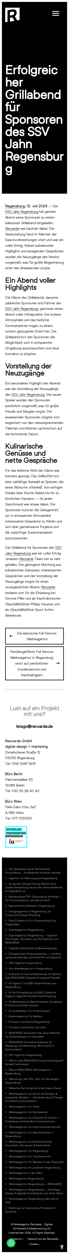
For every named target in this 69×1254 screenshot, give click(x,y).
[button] (55, 13)
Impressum (16, 1238)
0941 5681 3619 (24, 763)
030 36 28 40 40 (25, 791)
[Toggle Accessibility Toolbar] (62, 1247)
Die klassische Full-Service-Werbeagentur (37, 636)
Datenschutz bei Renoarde (42, 1238)
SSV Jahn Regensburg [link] (21, 211)
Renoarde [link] (12, 228)
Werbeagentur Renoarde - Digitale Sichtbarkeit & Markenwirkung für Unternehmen (30, 1228)
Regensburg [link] (15, 206)
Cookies (33, 1244)
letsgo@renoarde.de (34, 726)
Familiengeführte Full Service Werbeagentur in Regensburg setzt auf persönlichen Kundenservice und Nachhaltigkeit (31, 663)
